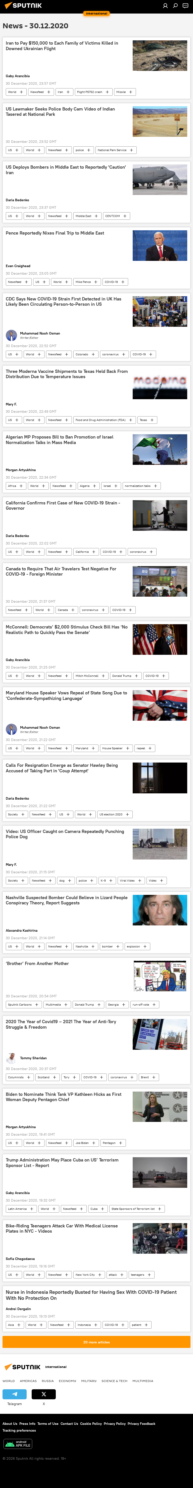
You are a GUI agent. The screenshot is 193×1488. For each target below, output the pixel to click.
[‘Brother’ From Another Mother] (160, 976)
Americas (28, 1380)
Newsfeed (37, 92)
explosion (133, 946)
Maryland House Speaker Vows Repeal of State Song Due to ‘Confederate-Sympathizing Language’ (66, 695)
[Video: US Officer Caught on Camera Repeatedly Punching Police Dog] (160, 844)
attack (113, 1275)
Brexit (145, 1077)
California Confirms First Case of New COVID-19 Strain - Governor (63, 505)
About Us (10, 1423)
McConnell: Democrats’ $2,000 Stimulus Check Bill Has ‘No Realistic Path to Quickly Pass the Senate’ (67, 629)
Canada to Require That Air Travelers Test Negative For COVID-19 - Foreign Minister (61, 571)
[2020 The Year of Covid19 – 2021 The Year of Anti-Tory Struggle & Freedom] (160, 1034)
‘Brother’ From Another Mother (37, 963)
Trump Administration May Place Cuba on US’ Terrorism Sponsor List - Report (62, 1162)
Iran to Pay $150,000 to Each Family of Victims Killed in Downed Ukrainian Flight (62, 45)
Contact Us (69, 1423)
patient (136, 1325)
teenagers (137, 1275)
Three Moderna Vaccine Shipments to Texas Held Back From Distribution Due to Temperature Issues (67, 374)
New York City (85, 1275)
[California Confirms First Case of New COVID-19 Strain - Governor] (160, 515)
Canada (63, 610)
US (10, 150)
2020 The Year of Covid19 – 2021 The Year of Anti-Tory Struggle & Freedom (61, 1024)
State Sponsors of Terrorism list (133, 1209)
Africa (12, 486)
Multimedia (53, 1004)
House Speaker (112, 748)
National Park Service (112, 150)
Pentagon (109, 1143)
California (82, 552)
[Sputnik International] (25, 10)
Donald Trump (121, 676)
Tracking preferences (19, 1430)
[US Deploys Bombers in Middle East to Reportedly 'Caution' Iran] (160, 179)
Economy (67, 1380)
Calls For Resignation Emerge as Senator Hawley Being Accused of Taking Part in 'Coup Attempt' (62, 768)
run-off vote (141, 1004)
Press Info (27, 1423)
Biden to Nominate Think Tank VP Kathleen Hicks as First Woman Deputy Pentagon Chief (63, 1097)
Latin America (17, 1209)
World (12, 92)
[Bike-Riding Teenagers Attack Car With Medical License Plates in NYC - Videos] (160, 1238)
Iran (60, 92)
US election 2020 (111, 814)
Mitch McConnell (87, 676)
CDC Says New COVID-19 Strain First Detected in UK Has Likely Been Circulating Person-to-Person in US (63, 301)
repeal (141, 748)
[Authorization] (165, 6)
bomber (107, 946)
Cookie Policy (91, 1423)
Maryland (82, 748)
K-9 (103, 880)
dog (62, 880)
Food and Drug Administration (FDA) (101, 420)
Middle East (83, 216)
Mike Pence (83, 282)
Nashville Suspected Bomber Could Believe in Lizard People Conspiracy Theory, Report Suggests (67, 900)
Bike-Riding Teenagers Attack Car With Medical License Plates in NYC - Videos (62, 1228)
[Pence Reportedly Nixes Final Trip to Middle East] (160, 245)
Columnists (16, 1077)
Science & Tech (114, 1380)
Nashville (82, 946)
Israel (107, 486)
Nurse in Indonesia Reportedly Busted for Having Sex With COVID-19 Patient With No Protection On (91, 1295)
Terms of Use (48, 1423)
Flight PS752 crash (89, 92)
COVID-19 (111, 282)
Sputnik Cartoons (20, 1004)
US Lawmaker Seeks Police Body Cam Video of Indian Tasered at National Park (60, 111)
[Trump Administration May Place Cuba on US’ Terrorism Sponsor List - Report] (160, 1172)
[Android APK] (18, 1444)
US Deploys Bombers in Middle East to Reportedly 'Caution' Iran (66, 169)
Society (13, 814)
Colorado (82, 354)
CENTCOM (112, 216)
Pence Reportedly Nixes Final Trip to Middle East (55, 233)
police (80, 150)
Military (88, 1380)
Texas (143, 420)
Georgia (113, 1004)
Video (153, 880)
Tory (66, 1077)
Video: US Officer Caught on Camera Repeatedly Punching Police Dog (65, 834)
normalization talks (138, 486)
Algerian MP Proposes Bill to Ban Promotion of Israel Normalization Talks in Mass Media (59, 439)
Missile (121, 92)
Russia (48, 1380)
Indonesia (84, 1325)
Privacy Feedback (141, 1423)
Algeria (84, 486)
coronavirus (110, 354)
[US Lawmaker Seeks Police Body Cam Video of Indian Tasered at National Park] (160, 121)
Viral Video (127, 880)
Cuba (94, 1209)
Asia (11, 1325)
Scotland (44, 1077)
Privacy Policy (115, 1423)
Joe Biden (82, 1143)
